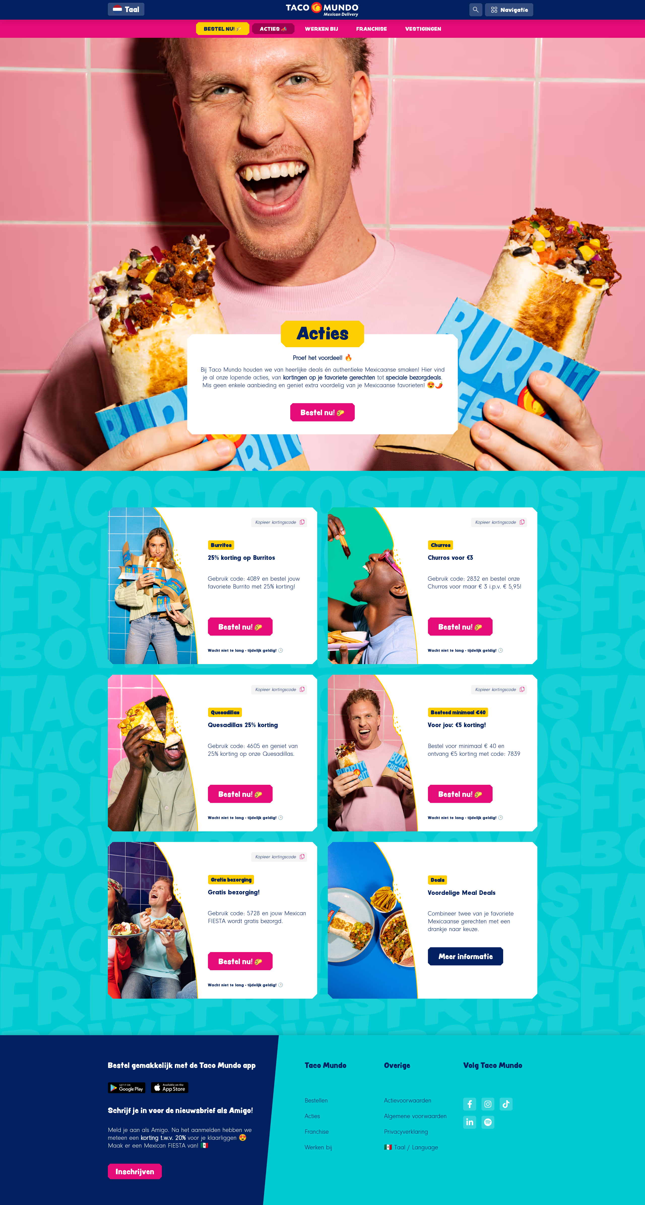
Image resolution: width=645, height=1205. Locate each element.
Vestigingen (423, 28)
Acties (312, 1117)
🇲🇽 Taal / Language (411, 1148)
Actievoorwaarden (407, 1101)
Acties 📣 (273, 28)
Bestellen (316, 1101)
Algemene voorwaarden (415, 1117)
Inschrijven (135, 1171)
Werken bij (321, 28)
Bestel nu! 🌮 (223, 28)
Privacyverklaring (406, 1132)
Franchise (371, 28)
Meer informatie (465, 956)
